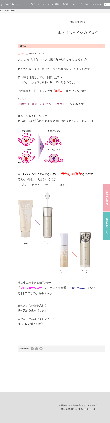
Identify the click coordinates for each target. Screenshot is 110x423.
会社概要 (63, 405)
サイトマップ (91, 405)
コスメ (73, 4)
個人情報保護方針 (76, 405)
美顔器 (65, 4)
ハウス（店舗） (54, 4)
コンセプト (41, 4)
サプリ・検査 (83, 4)
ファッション (96, 4)
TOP (33, 4)
